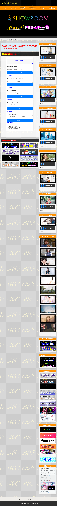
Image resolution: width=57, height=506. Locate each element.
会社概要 (20, 499)
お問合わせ (52, 8)
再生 (41, 57)
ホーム (4, 8)
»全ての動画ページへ (44, 334)
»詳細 (41, 60)
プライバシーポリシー (28, 499)
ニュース (13, 8)
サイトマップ (35, 499)
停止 (43, 57)
